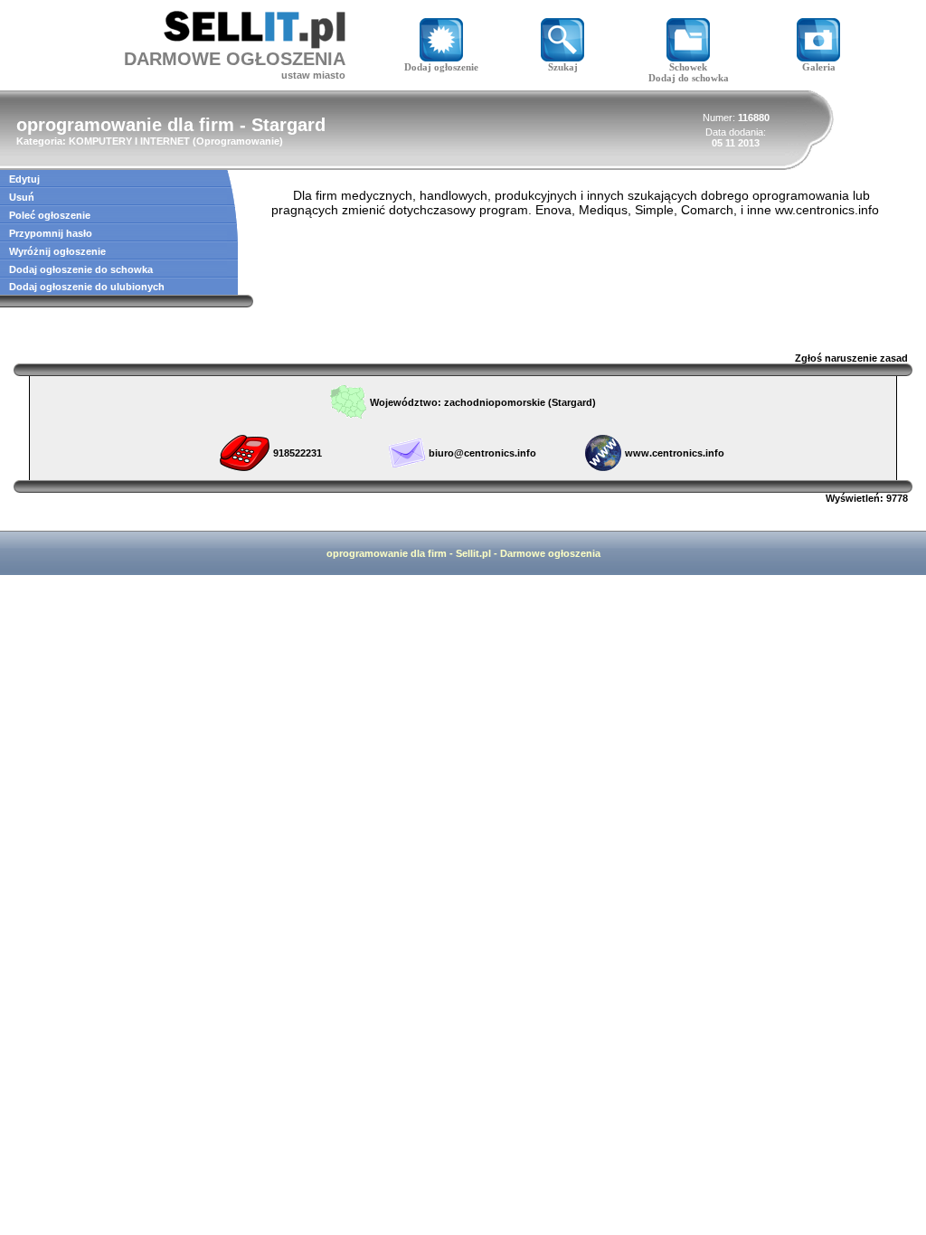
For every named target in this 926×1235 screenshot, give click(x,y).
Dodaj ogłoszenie (441, 66)
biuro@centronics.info (482, 453)
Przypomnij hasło (50, 233)
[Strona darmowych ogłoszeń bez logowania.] (254, 44)
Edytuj (24, 179)
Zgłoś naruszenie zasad (851, 358)
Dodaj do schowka (688, 77)
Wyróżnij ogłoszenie (57, 251)
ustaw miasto (313, 75)
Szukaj (563, 66)
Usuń (21, 197)
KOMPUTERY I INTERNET (129, 141)
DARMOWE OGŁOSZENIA (234, 59)
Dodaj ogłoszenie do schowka (81, 269)
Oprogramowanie (237, 141)
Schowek (688, 66)
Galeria (819, 66)
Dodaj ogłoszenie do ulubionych (87, 286)
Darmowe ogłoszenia (550, 553)
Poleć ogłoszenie (49, 215)
